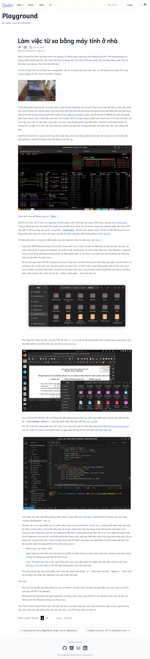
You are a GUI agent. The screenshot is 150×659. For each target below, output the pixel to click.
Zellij (28, 553)
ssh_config (91, 421)
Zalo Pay (68, 617)
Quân (7, 4)
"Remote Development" (118, 426)
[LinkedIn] (85, 648)
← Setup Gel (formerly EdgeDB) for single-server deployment (48, 630)
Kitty (28, 561)
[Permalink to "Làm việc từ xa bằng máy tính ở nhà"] (19, 47)
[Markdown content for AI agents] (25, 47)
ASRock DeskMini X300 (78, 114)
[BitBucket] (71, 648)
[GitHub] (65, 648)
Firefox (72, 655)
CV (50, 4)
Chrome (78, 655)
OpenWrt (76, 233)
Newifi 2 (107, 233)
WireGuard (122, 222)
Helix (89, 516)
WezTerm (30, 565)
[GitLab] (78, 648)
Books (31, 4)
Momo (59, 617)
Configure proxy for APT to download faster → (108, 630)
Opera (84, 655)
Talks (41, 4)
